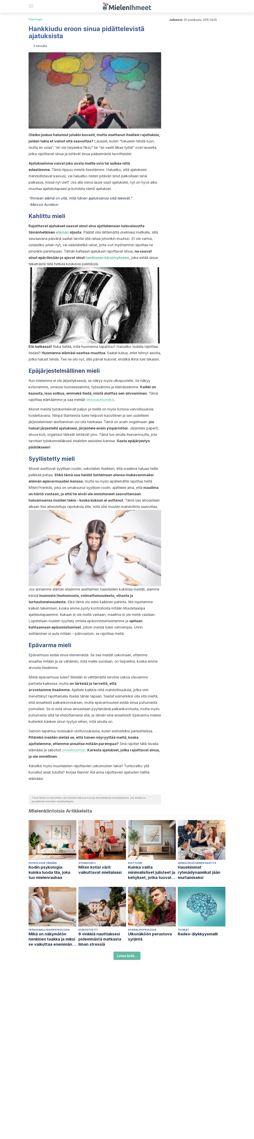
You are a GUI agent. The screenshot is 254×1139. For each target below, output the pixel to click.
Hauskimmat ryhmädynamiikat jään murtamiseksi (199, 872)
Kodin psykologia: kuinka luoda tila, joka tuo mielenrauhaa (49, 872)
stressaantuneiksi (100, 400)
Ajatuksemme (41, 163)
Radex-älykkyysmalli (198, 934)
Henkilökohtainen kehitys (197, 862)
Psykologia (35, 19)
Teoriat (183, 929)
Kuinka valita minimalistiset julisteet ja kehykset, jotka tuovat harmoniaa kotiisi (151, 872)
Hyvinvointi (87, 862)
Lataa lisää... (127, 956)
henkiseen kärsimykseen (107, 258)
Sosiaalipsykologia (142, 929)
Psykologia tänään (43, 862)
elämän (62, 232)
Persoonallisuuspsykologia (49, 929)
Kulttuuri (135, 862)
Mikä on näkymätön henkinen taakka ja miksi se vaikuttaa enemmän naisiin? (52, 939)
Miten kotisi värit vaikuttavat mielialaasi (100, 870)
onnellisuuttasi (73, 750)
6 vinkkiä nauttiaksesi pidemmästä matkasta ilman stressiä (99, 939)
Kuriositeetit (88, 929)
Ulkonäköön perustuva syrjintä (150, 937)
